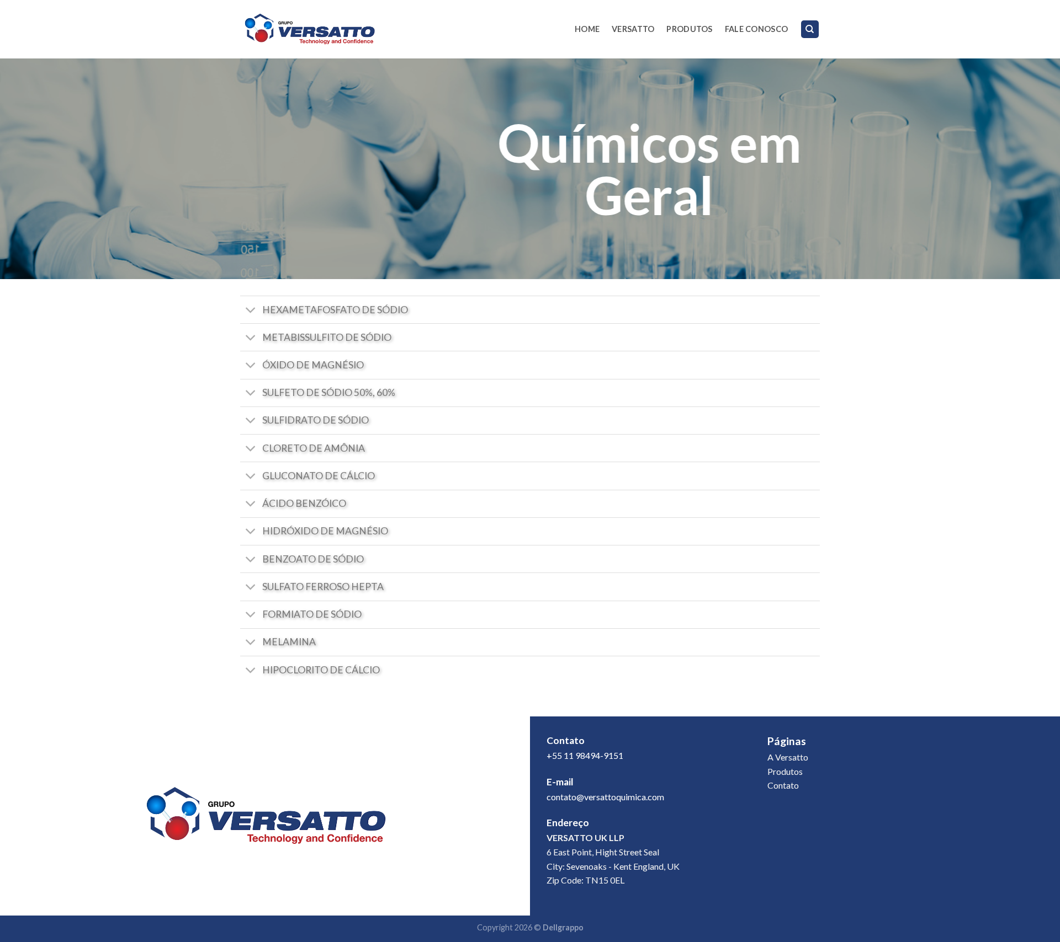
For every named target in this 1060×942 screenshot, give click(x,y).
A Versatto (787, 757)
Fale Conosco (756, 29)
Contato (783, 785)
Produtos (689, 29)
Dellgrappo (563, 927)
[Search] (810, 29)
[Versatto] (309, 29)
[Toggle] (251, 311)
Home (587, 29)
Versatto (633, 29)
